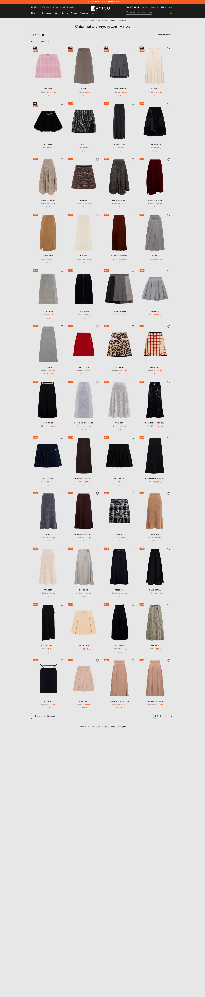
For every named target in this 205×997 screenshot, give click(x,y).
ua (170, 7)
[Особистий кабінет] (159, 12)
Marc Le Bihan (48, 200)
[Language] (163, 8)
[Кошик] (171, 12)
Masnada (119, 646)
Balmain (48, 145)
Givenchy (48, 701)
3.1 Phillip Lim (155, 145)
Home (62, 7)
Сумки (74, 13)
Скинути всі (44, 42)
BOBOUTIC (48, 256)
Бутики (144, 7)
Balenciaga (119, 145)
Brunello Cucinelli (155, 423)
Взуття (65, 13)
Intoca (83, 256)
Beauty (70, 7)
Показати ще (45, 716)
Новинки (35, 13)
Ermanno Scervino (83, 423)
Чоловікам (45, 7)
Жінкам (34, 7)
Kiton (84, 89)
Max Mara (84, 701)
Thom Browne (119, 89)
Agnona (155, 89)
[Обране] (165, 12)
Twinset (119, 423)
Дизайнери (47, 13)
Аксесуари (84, 13)
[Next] (171, 716)
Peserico (48, 367)
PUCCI (84, 145)
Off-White (48, 479)
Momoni (84, 200)
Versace (48, 89)
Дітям (55, 7)
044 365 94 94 (132, 7)
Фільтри (39, 35)
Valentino (84, 367)
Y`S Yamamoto (48, 646)
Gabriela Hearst (119, 256)
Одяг (57, 13)
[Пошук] (127, 12)
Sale (94, 13)
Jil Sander (48, 312)
